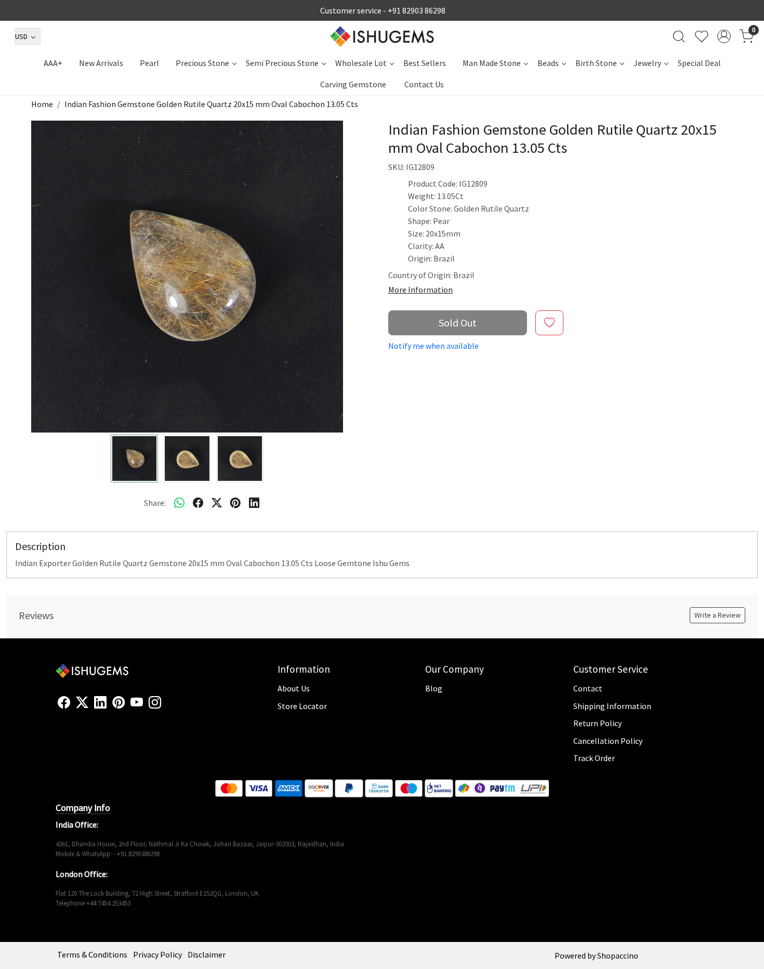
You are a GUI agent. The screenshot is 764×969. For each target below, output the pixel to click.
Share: (155, 502)
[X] (82, 702)
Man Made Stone (492, 63)
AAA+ (53, 63)
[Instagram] (155, 702)
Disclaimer (207, 954)
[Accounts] (724, 36)
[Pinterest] (118, 702)
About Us (294, 688)
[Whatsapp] (179, 503)
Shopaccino (617, 955)
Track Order (594, 758)
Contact (587, 688)
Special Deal (699, 63)
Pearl (149, 63)
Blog (433, 688)
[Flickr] (167, 707)
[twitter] (216, 503)
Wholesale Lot (361, 63)
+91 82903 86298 (416, 10)
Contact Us (424, 84)
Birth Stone (596, 63)
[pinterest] (235, 503)
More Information (420, 289)
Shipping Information (612, 706)
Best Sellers (424, 63)
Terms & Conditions (92, 954)
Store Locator (302, 706)
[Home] (382, 36)
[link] (678, 36)
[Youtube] (136, 702)
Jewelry (647, 63)
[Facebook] (64, 702)
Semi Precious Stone (282, 63)
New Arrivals (101, 63)
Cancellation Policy (607, 741)
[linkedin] (254, 503)
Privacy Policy (157, 954)
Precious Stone (202, 63)
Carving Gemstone (353, 84)
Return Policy (597, 723)
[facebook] (198, 503)
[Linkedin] (100, 702)
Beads (548, 63)
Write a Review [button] (717, 615)
